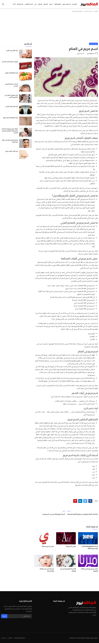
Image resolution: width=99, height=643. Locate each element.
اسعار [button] (51, 4)
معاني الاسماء (88, 11)
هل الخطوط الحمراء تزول (10, 117)
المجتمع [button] (46, 4)
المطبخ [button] (40, 4)
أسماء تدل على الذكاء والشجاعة (47, 570)
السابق (69, 511)
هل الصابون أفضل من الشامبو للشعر (11, 96)
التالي (63, 511)
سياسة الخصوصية (19, 638)
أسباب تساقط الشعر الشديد (11, 85)
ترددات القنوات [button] (29, 4)
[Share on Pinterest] (75, 501)
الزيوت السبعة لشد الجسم (10, 61)
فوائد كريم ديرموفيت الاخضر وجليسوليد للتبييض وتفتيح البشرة (9, 130)
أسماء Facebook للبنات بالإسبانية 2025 (89, 547)
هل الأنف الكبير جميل (11, 151)
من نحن (3, 638)
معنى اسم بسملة (48, 546)
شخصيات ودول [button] (66, 4)
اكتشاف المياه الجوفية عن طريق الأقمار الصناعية (82, 514)
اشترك (4, 616)
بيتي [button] (35, 4)
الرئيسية (74, 4)
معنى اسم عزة (71, 546)
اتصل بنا (10, 638)
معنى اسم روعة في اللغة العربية (89, 570)
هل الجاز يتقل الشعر (12, 106)
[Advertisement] (49, 28)
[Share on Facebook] (90, 501)
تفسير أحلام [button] (20, 4)
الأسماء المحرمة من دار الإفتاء (68, 570)
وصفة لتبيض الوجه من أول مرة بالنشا (10, 141)
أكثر (14, 4)
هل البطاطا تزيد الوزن (11, 73)
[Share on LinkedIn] (80, 501)
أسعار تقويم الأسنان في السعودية (54, 514)
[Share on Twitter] (85, 501)
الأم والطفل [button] (57, 4)
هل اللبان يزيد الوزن (12, 50)
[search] (3, 4)
